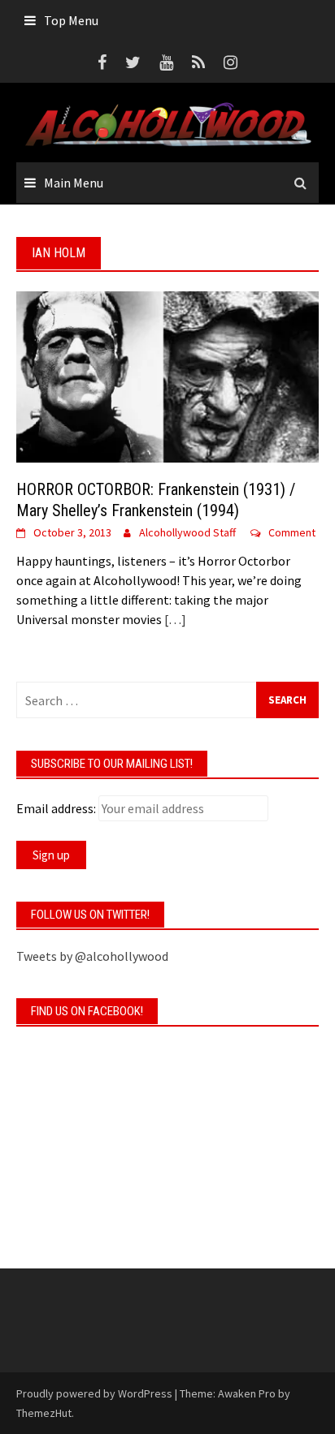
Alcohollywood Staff (187, 532)
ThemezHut (44, 1413)
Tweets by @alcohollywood (92, 956)
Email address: (56, 808)
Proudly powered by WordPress (94, 1393)
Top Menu (71, 20)
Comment (291, 532)
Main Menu (73, 182)
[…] (174, 619)
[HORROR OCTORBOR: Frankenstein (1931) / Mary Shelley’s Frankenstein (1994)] (167, 376)
